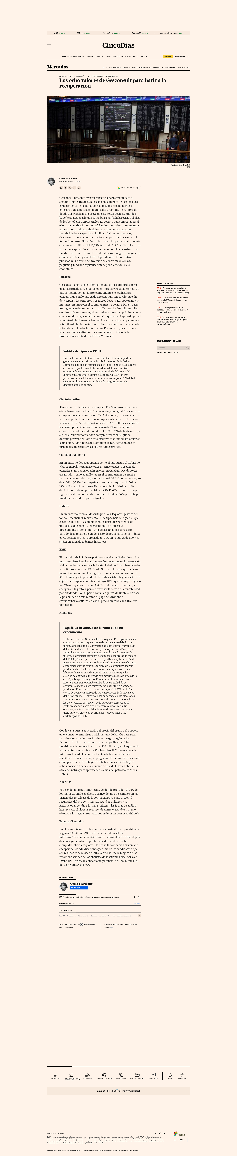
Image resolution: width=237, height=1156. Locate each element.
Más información (65, 927)
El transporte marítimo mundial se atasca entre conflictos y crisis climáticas (172, 309)
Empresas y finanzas (69, 56)
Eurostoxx (167, 353)
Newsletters (124, 1150)
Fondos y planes (111, 56)
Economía (90, 56)
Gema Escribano (68, 179)
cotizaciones (153, 1078)
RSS (119, 1150)
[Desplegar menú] (49, 45)
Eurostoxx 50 (136, 33)
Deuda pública (158, 68)
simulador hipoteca (71, 1078)
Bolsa (105, 68)
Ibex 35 (55, 33)
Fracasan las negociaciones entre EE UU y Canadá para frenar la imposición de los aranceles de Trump (173, 290)
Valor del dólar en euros (168, 33)
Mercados (81, 56)
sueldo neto (87, 1078)
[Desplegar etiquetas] (139, 915)
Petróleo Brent (108, 33)
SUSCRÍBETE (168, 57)
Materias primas (145, 68)
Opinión (134, 56)
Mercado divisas (115, 68)
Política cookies (66, 1150)
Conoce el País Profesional (118, 1091)
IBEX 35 (62, 916)
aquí (111, 927)
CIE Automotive (83, 916)
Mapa (115, 1150)
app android (182, 1078)
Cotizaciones (99, 56)
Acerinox (102, 916)
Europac (94, 916)
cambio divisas (121, 1078)
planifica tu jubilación (104, 1078)
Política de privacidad (96, 1150)
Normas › (137, 903)
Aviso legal (57, 1150)
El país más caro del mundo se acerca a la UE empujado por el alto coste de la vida (172, 300)
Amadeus (111, 916)
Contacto (50, 1150)
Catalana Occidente (124, 916)
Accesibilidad (108, 1150)
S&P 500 (80, 33)
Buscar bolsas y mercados (169, 341)
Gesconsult (71, 916)
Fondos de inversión (130, 68)
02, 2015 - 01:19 (72, 181)
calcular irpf (55, 1078)
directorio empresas (137, 1078)
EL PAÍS (143, 55)
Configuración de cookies (80, 1150)
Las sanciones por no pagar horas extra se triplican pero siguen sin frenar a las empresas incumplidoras (172, 320)
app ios (170, 1078)
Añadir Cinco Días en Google (130, 188)
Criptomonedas (170, 68)
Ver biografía (76, 888)
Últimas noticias (124, 56)
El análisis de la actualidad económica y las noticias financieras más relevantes (91, 897)
